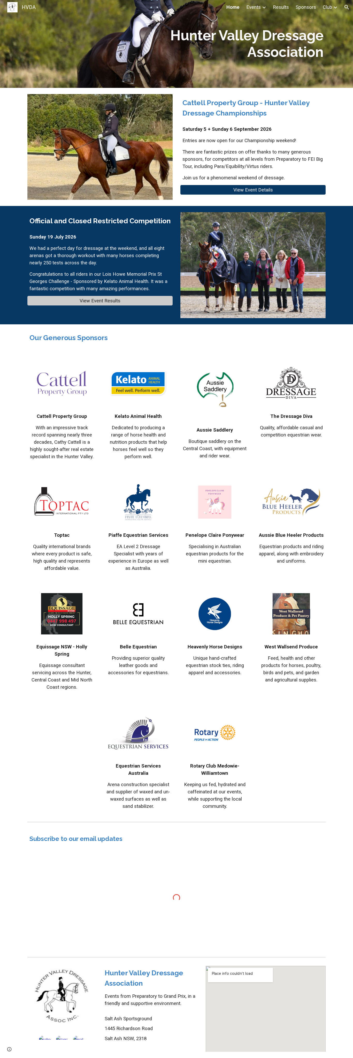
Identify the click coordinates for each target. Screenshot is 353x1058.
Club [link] (327, 7)
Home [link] (233, 7)
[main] (176, 44)
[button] (347, 7)
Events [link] (253, 7)
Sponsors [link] (306, 7)
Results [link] (281, 7)
